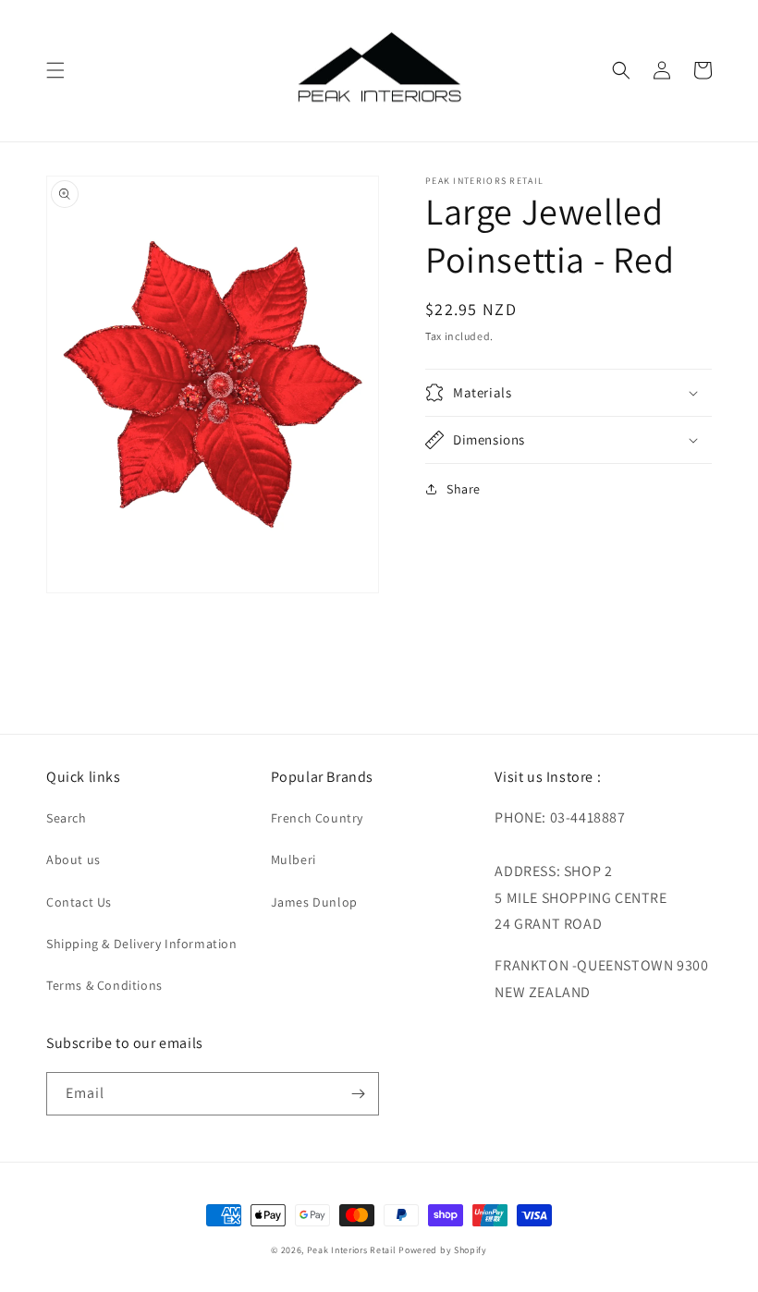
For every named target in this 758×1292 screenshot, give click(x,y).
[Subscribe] (357, 1093)
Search (66, 818)
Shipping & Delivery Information (142, 943)
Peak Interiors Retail (352, 1250)
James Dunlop (314, 902)
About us (73, 859)
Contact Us (79, 902)
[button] (55, 70)
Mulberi (293, 859)
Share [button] (463, 489)
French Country (317, 818)
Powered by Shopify (442, 1250)
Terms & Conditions (104, 985)
